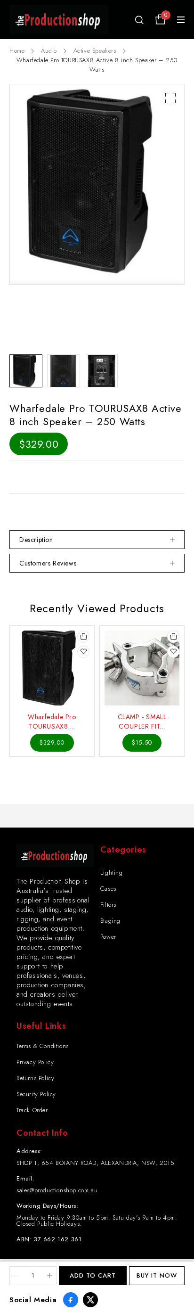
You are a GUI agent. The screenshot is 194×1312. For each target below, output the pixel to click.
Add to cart (93, 1275)
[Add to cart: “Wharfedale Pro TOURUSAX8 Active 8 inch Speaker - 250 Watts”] (83, 637)
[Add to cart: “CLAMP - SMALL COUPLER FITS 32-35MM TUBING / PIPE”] (173, 637)
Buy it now (157, 1275)
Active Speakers (94, 50)
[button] (170, 98)
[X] (90, 1299)
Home (16, 50)
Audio (49, 50)
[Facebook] (70, 1299)
